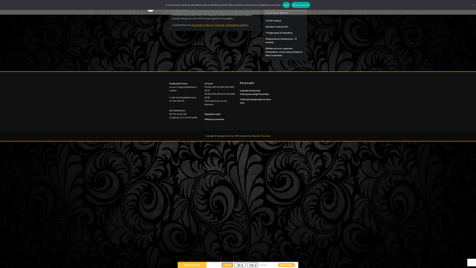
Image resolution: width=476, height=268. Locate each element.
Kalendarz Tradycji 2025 (277, 26)
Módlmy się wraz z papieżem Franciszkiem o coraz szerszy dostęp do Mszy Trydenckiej (284, 52)
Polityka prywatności (214, 119)
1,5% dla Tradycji (273, 20)
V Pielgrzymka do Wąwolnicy (279, 33)
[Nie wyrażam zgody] (473, 5)
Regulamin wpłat (212, 114)
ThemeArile (266, 136)
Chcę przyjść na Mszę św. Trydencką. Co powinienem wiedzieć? (220, 25)
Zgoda (286, 5)
